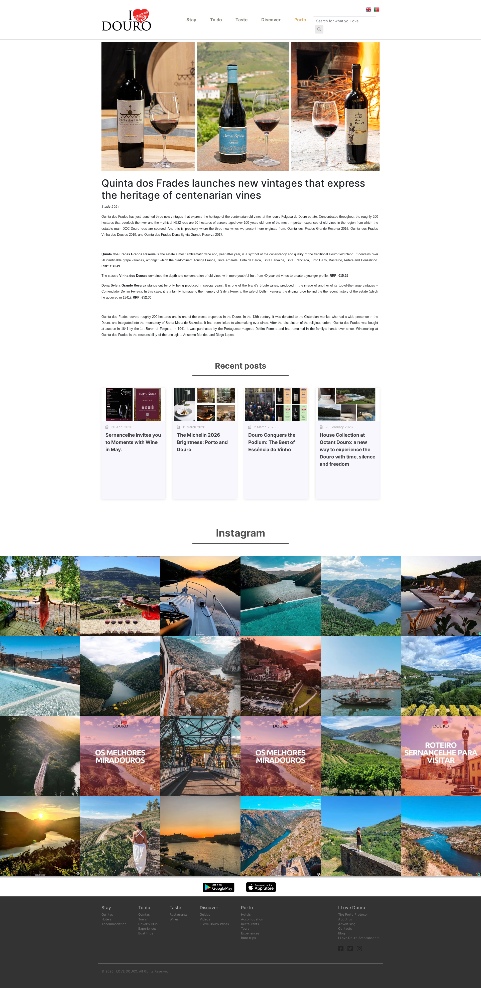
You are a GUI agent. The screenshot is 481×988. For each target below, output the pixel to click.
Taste (241, 19)
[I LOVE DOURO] (126, 19)
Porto (300, 19)
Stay (191, 19)
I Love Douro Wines (214, 924)
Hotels (106, 919)
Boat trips (145, 933)
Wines (174, 919)
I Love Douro (351, 907)
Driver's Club (148, 924)
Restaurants (179, 914)
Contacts (345, 928)
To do (216, 19)
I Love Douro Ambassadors (359, 938)
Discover (271, 19)
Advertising (346, 924)
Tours (142, 919)
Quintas (107, 914)
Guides (205, 914)
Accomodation (252, 919)
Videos (205, 919)
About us (345, 919)
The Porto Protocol (353, 914)
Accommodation (113, 924)
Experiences (147, 928)
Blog (341, 933)
